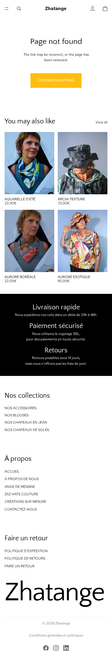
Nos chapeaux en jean (26, 422)
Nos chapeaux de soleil (27, 430)
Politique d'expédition (26, 551)
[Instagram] (56, 648)
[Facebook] (46, 648)
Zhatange (62, 623)
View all (101, 122)
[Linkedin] (66, 648)
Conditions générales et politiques (56, 635)
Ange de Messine (20, 486)
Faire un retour (19, 566)
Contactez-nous (21, 509)
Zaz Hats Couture (21, 494)
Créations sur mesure (25, 502)
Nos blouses (16, 415)
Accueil (12, 471)
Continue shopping (56, 80)
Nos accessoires (20, 408)
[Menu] (6, 8)
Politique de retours (25, 558)
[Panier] (105, 8)
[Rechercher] (19, 8)
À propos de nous (22, 479)
